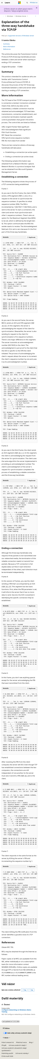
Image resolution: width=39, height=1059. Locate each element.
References (7, 49)
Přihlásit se (33, 2)
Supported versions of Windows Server (21, 36)
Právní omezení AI (8, 1042)
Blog (30, 1042)
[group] (19, 276)
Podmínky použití (7, 1053)
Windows (10, 16)
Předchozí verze (21, 1042)
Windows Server (21, 16)
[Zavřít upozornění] (36, 7)
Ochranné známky (22, 1053)
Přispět (4, 1045)
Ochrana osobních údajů (17, 1045)
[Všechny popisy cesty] (3, 16)
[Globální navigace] (2, 2)
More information (9, 47)
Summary (6, 44)
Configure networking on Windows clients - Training (17, 1011)
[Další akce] (35, 16)
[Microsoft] (19, 2)
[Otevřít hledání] (27, 2)
